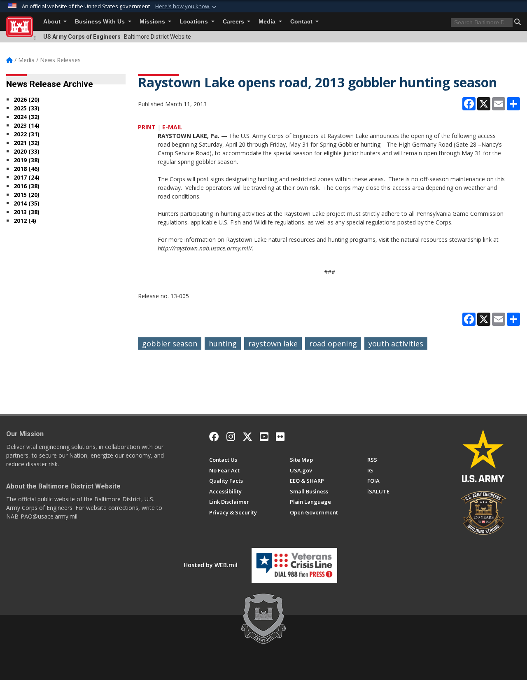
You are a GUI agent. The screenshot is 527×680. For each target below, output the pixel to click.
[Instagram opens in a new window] (230, 436)
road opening (333, 343)
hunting (223, 343)
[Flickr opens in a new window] (280, 436)
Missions (153, 22)
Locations (195, 22)
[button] (186, 6)
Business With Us (100, 22)
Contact (302, 22)
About (52, 22)
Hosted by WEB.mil (211, 565)
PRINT (147, 127)
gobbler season (169, 343)
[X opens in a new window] (247, 436)
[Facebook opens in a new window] (214, 436)
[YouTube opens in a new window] (264, 436)
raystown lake (273, 343)
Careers (234, 22)
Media (268, 22)
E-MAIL (172, 127)
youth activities (395, 343)
